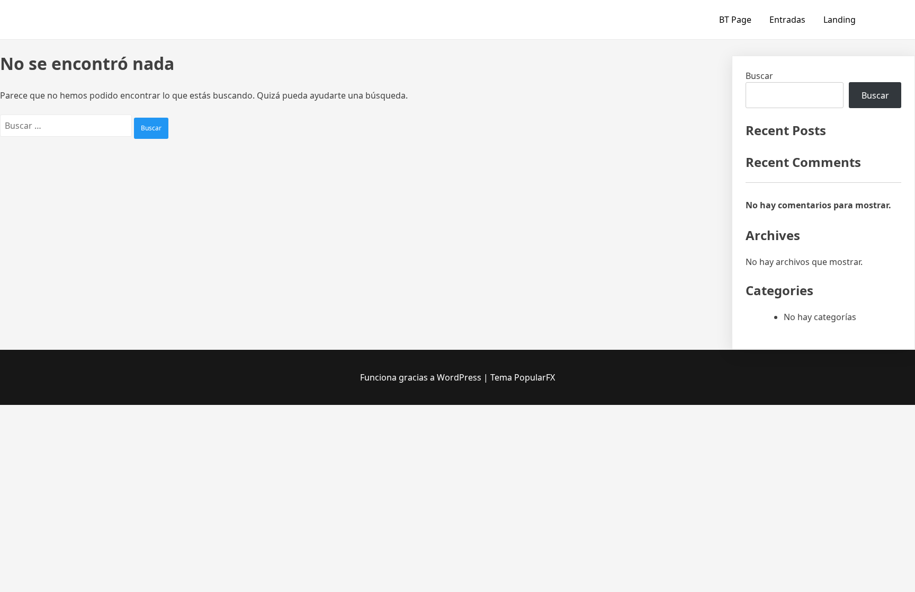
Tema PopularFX (522, 377)
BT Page (735, 19)
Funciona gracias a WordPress (421, 377)
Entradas (787, 19)
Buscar (759, 76)
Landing (839, 19)
